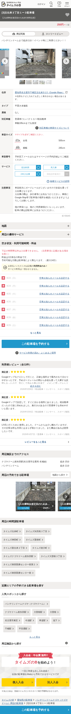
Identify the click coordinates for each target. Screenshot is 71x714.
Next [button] (66, 61)
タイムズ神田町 (10, 539)
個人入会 (18, 682)
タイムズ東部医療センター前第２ (19, 564)
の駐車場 (24, 700)
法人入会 (52, 682)
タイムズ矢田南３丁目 (36, 531)
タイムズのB (8, 700)
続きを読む (35, 386)
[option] (35, 62)
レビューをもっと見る (35, 442)
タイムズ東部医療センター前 (17, 573)
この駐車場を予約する (35, 343)
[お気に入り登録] (67, 15)
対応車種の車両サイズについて (54, 128)
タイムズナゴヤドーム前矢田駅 (18, 556)
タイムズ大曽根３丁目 (51, 556)
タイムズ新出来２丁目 (14, 548)
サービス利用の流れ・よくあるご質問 (37, 353)
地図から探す (58, 475)
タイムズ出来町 (10, 531)
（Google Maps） (40, 92)
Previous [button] (5, 61)
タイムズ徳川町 (39, 548)
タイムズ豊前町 (33, 539)
